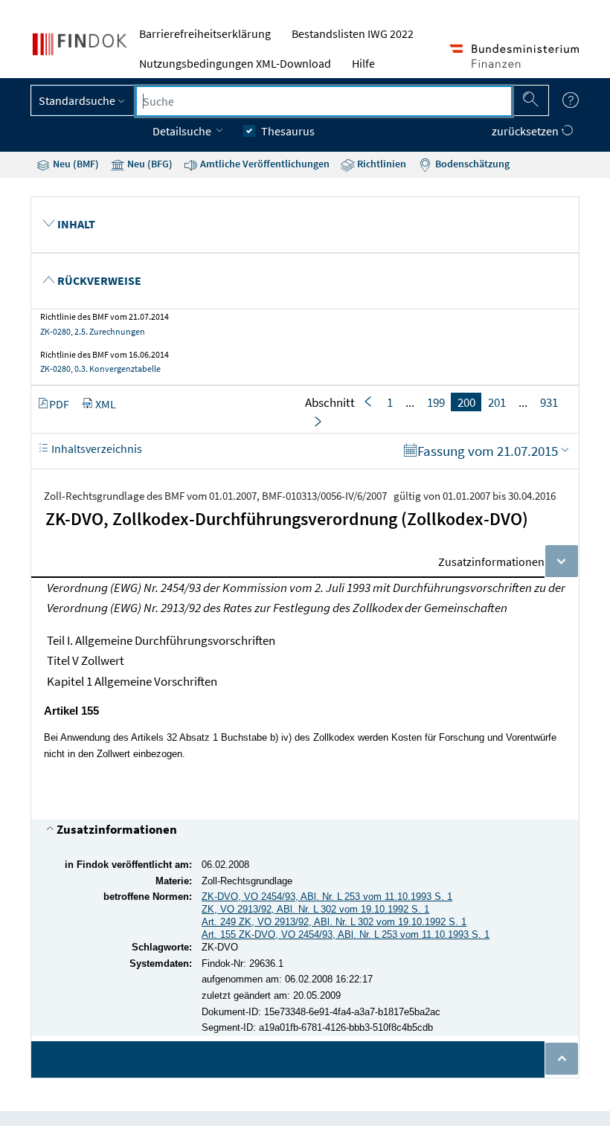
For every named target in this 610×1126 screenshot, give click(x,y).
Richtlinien (380, 163)
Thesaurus (288, 130)
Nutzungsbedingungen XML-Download (235, 63)
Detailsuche (183, 130)
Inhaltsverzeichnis (95, 448)
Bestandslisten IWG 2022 (353, 33)
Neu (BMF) (75, 163)
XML (105, 403)
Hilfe (363, 63)
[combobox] (324, 101)
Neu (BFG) (149, 163)
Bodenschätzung (471, 163)
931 (549, 402)
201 (497, 402)
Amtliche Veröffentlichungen (264, 163)
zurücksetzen (526, 130)
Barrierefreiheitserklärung (205, 33)
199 (436, 402)
